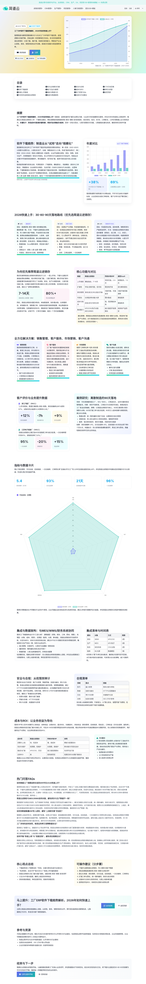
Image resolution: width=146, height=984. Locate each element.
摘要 (20, 87)
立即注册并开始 (27, 974)
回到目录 (44, 974)
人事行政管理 (77, 8)
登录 (125, 8)
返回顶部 (107, 92)
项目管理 (67, 8)
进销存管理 (38, 8)
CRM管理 (48, 8)
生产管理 (57, 8)
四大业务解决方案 (53, 87)
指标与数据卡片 (52, 92)
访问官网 (109, 906)
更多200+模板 (90, 8)
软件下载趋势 (23, 89)
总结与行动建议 (81, 95)
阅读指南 (22, 52)
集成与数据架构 (52, 95)
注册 (130, 8)
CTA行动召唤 (109, 87)
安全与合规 (80, 87)
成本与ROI (79, 89)
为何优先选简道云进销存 (27, 95)
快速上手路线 (23, 92)
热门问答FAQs (81, 92)
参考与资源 (108, 89)
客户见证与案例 (52, 89)
